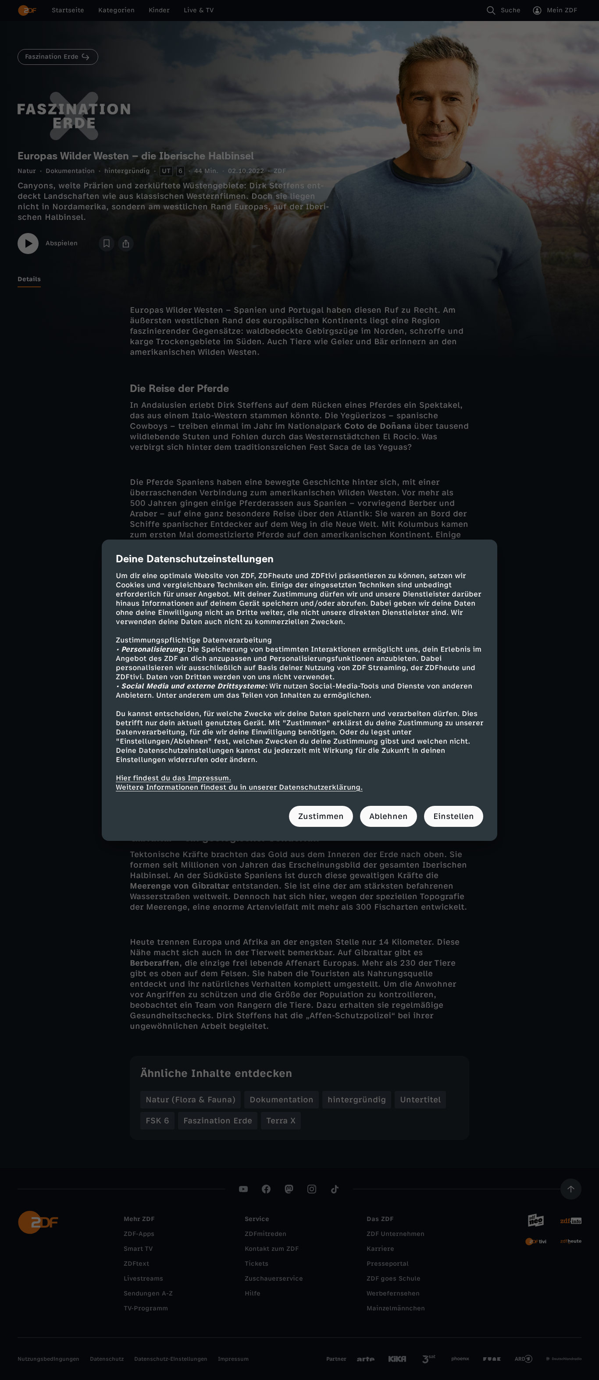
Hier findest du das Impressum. (173, 778)
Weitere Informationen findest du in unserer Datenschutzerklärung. (239, 787)
